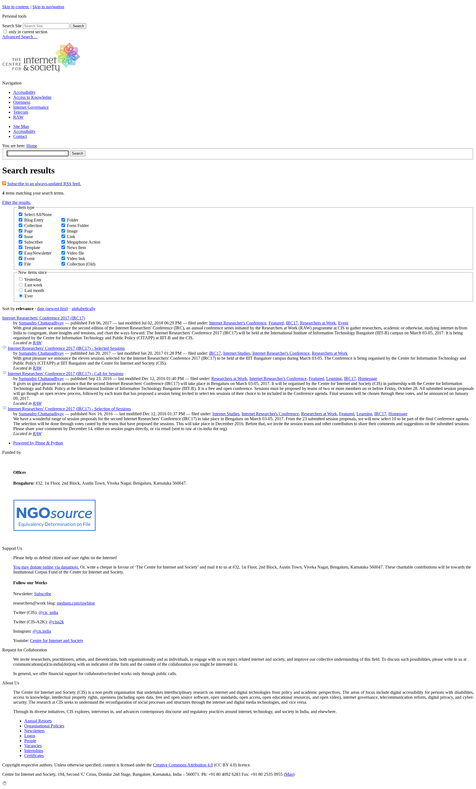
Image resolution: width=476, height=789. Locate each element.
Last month (34, 290)
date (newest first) (52, 308)
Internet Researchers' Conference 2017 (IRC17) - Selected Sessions (66, 348)
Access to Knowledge (32, 97)
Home (31, 145)
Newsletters (34, 730)
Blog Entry (34, 220)
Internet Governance (31, 107)
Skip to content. (15, 6)
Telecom (20, 112)
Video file (75, 253)
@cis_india (48, 612)
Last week (33, 285)
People (30, 740)
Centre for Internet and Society (56, 640)
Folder (72, 220)
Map (289, 774)
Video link (76, 258)
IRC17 (292, 323)
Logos (29, 735)
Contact (20, 136)
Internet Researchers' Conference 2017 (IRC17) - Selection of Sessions (69, 408)
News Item (76, 247)
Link (71, 236)
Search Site (12, 25)
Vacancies (33, 745)
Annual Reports (38, 721)
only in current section (28, 31)
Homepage (367, 378)
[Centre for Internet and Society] (42, 73)
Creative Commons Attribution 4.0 (183, 765)
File (27, 264)
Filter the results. (16, 202)
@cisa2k (56, 621)
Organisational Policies (44, 726)
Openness (21, 102)
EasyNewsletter (38, 253)
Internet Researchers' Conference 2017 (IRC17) (43, 318)
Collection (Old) (81, 264)
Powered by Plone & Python (38, 443)
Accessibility (24, 92)
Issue (28, 236)
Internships (33, 750)
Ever (29, 296)
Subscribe (42, 593)
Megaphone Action (83, 242)
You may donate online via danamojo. (46, 567)
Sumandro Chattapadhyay (41, 323)
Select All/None (38, 214)
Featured (276, 323)
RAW (18, 117)
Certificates (34, 755)
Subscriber (33, 242)
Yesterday (32, 279)
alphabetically (84, 308)
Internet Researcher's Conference (237, 323)
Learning (334, 378)
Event (29, 258)
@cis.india (42, 631)
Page (28, 231)
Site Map (21, 126)
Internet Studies (236, 353)
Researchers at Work (318, 323)
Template (32, 247)
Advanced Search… (19, 36)
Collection (33, 225)
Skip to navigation (48, 6)
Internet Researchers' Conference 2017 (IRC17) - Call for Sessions (65, 373)
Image (72, 231)
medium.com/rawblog (76, 603)
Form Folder (78, 225)
